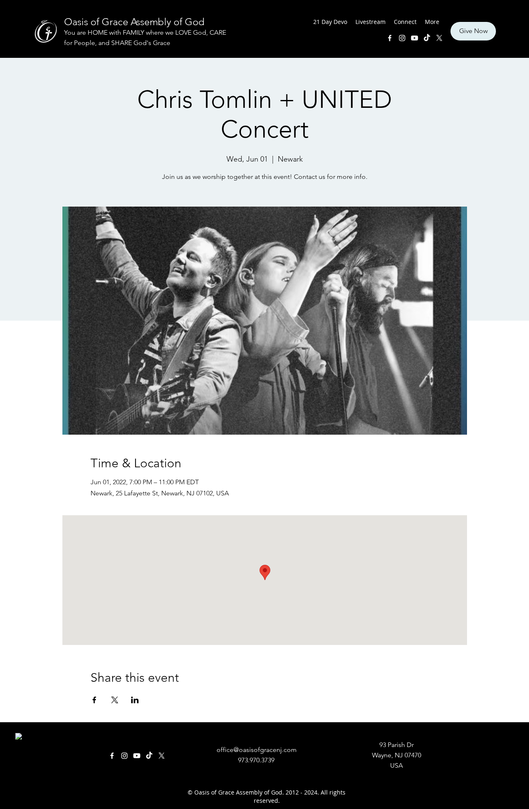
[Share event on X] (115, 700)
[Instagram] (402, 38)
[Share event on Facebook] (94, 700)
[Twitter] (439, 38)
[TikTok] (427, 38)
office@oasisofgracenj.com (257, 750)
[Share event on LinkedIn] (135, 700)
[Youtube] (414, 38)
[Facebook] (390, 38)
